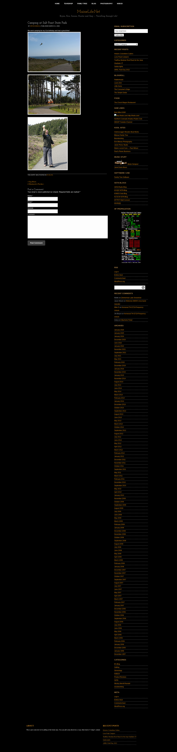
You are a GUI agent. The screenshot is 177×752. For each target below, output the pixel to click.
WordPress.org (119, 281)
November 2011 (120, 463)
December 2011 (120, 460)
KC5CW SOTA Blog (121, 197)
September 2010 (120, 485)
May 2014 (117, 391)
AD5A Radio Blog (120, 187)
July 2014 (117, 385)
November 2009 (120, 498)
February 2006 (119, 641)
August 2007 (118, 583)
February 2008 (119, 563)
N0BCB (117, 674)
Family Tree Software (121, 177)
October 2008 (119, 537)
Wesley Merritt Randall (122, 683)
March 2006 (118, 638)
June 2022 (118, 343)
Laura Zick (118, 83)
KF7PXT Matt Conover (122, 200)
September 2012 (120, 430)
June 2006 (118, 628)
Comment (31, 214)
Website (30, 208)
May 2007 (117, 592)
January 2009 (119, 528)
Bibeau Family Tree (121, 135)
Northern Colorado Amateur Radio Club (128, 119)
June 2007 (118, 589)
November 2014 (120, 378)
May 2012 (117, 443)
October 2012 (119, 427)
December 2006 (120, 609)
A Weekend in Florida (36, 184)
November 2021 (120, 349)
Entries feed (118, 275)
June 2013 (118, 417)
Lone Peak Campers (121, 57)
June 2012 (118, 440)
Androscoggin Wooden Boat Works (126, 132)
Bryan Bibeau (35, 26)
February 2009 (119, 524)
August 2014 (118, 382)
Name (30, 196)
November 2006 (120, 612)
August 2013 (118, 414)
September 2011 (120, 469)
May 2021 (117, 359)
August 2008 (118, 544)
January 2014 (119, 401)
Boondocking (119, 138)
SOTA (116, 680)
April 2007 (118, 596)
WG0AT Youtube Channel (123, 122)
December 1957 (120, 654)
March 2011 (118, 476)
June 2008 (118, 550)
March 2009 (118, 521)
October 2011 (119, 466)
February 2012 (119, 453)
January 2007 (119, 605)
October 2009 (119, 502)
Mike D (116, 307)
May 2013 (117, 421)
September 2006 (120, 618)
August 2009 (118, 508)
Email (30, 202)
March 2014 (118, 395)
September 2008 (120, 541)
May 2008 (117, 554)
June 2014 (118, 388)
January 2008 (119, 567)
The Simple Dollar (120, 93)
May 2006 (117, 631)
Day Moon (32, 182)
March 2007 (118, 599)
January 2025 (119, 333)
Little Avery (118, 86)
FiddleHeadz (118, 80)
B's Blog (50, 175)
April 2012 (118, 447)
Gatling (116, 667)
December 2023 (120, 340)
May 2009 (117, 518)
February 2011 (119, 479)
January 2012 (119, 456)
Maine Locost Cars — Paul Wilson (126, 148)
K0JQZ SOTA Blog (120, 190)
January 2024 (119, 336)
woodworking (119, 687)
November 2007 (120, 573)
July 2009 (117, 511)
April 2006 (118, 635)
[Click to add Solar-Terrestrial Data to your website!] (131, 263)
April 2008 (118, 557)
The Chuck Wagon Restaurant (125, 102)
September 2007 (120, 580)
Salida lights (118, 66)
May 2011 (117, 472)
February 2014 (119, 398)
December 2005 (120, 648)
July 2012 (117, 437)
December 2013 (120, 404)
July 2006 (117, 625)
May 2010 (117, 489)
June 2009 (118, 515)
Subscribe (119, 35)
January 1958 (119, 651)
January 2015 (119, 375)
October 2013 (119, 408)
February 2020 (119, 362)
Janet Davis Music (120, 167)
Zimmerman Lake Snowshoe (131, 298)
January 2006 (119, 644)
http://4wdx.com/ (133, 115)
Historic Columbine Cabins (123, 54)
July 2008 (117, 547)
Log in (116, 272)
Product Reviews (120, 677)
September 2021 (120, 352)
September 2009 (120, 505)
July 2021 (117, 356)
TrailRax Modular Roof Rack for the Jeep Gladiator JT (119, 737)
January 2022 (119, 346)
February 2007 (119, 602)
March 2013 (118, 424)
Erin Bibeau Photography (123, 142)
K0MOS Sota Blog (120, 193)
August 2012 (118, 434)
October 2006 (119, 615)
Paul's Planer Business (122, 151)
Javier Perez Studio (121, 145)
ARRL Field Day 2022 (122, 70)
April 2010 (118, 492)
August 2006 (118, 622)
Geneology (118, 670)
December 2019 (120, 365)
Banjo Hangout (132, 164)
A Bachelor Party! (126, 320)
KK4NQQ (117, 203)
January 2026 (119, 330)
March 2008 (118, 560)
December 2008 (120, 531)
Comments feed (119, 278)
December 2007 (120, 570)
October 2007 (119, 576)
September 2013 (120, 411)
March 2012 (118, 450)
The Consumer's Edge (122, 89)
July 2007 (117, 586)
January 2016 (119, 369)
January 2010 (119, 495)
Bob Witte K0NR (120, 112)
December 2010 (120, 482)
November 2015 (120, 372)
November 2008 (120, 534)
